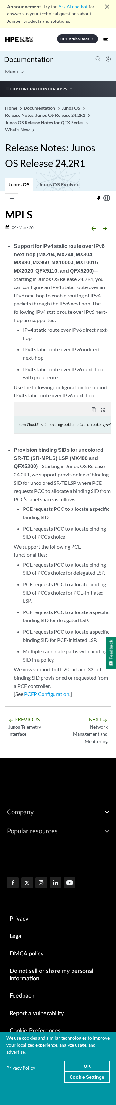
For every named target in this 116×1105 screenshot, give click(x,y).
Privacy (19, 919)
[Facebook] (13, 883)
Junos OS (19, 184)
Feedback (22, 996)
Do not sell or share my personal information (51, 974)
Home (11, 108)
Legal (16, 936)
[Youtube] (69, 883)
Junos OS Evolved (59, 184)
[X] (27, 883)
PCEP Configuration (46, 694)
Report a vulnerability (37, 1013)
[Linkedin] (55, 883)
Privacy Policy (20, 1068)
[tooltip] (98, 198)
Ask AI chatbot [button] (73, 6)
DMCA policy (27, 954)
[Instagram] (41, 883)
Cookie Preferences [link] (35, 1031)
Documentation (29, 59)
